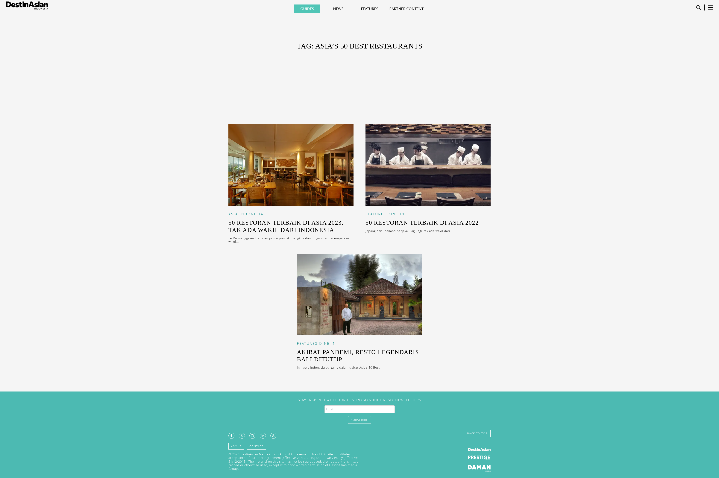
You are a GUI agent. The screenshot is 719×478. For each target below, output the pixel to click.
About (236, 446)
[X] (242, 436)
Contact (256, 446)
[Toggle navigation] (698, 7)
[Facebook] (231, 436)
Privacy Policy (333, 458)
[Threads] (273, 436)
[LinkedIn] (263, 436)
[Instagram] (252, 436)
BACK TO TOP (477, 433)
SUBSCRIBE (359, 420)
